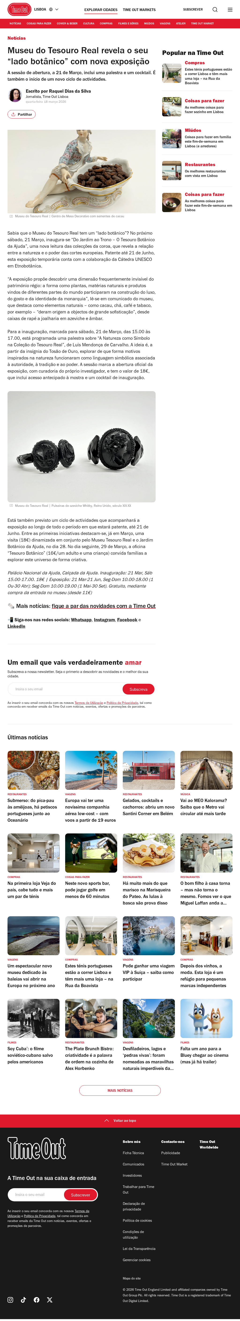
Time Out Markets (139, 10)
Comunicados (133, 1165)
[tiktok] (23, 1300)
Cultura (88, 24)
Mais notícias (120, 1091)
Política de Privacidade (122, 703)
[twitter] (49, 1300)
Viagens (165, 24)
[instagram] (10, 1300)
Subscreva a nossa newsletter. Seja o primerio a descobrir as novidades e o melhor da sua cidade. (78, 674)
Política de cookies (137, 1221)
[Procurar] (215, 9)
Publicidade (170, 1153)
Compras (106, 24)
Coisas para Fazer (39, 24)
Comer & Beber (67, 24)
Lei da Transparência (139, 1249)
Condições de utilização (133, 1235)
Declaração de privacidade (134, 1207)
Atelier (181, 24)
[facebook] (36, 1300)
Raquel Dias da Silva (70, 92)
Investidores (132, 1176)
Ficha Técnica (133, 1153)
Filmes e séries (128, 24)
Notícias (15, 24)
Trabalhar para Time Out (138, 1190)
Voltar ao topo (125, 1121)
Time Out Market (202, 24)
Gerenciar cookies (136, 1260)
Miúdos (149, 24)
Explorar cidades (100, 10)
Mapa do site (132, 1279)
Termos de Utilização (89, 703)
